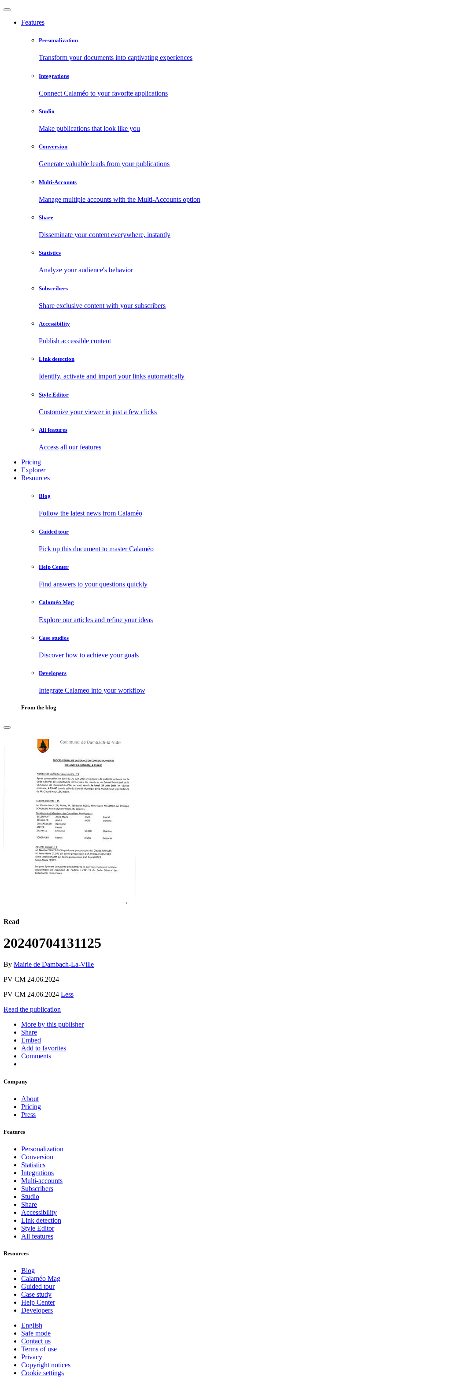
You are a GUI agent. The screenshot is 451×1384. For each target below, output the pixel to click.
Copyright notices (45, 1365)
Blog (28, 1270)
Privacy (31, 1357)
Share (29, 1204)
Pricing (31, 462)
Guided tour (38, 1286)
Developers (37, 1310)
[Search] (7, 727)
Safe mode (36, 1333)
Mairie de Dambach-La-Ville (54, 964)
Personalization (42, 1149)
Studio (30, 1196)
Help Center (38, 1302)
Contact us (36, 1341)
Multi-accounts (42, 1180)
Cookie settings (42, 1373)
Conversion (37, 1157)
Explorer (33, 470)
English (31, 1325)
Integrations (37, 1172)
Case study (36, 1294)
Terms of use (39, 1349)
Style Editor (37, 1228)
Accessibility (39, 1212)
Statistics (33, 1165)
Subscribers (37, 1188)
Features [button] (32, 22)
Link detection (41, 1220)
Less (67, 994)
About (30, 1098)
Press (28, 1114)
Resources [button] (35, 478)
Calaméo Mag (40, 1278)
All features (37, 1236)
